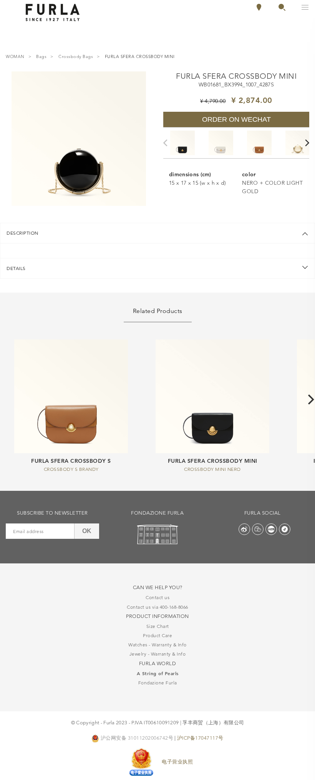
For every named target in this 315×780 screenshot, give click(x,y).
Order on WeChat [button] (236, 119)
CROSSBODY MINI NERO (212, 469)
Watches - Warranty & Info (157, 645)
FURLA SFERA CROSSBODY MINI (212, 460)
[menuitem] (278, 7)
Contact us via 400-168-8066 (157, 607)
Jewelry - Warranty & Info (157, 654)
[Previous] (167, 142)
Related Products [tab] (157, 311)
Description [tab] (22, 233)
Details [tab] (16, 268)
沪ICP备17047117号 (200, 738)
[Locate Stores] (258, 8)
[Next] (307, 142)
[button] (282, 8)
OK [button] (86, 531)
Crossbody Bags (75, 57)
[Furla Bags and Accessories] (53, 11)
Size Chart (157, 626)
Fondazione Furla (157, 683)
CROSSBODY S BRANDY (71, 469)
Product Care (157, 635)
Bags (41, 57)
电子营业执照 (177, 761)
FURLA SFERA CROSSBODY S (71, 460)
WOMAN (15, 57)
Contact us (157, 597)
